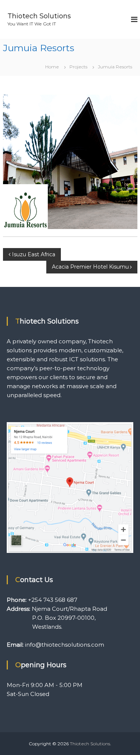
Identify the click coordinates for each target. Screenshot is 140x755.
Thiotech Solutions (39, 16)
